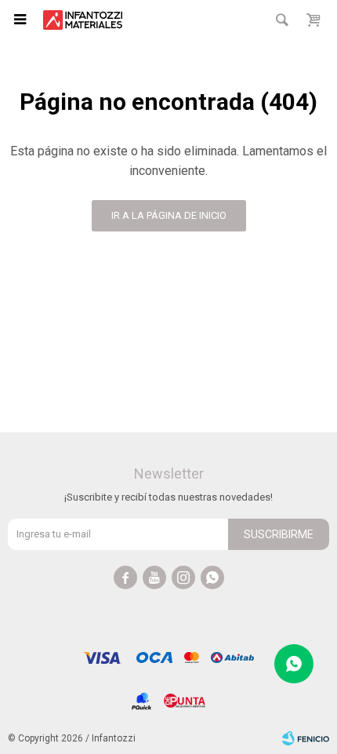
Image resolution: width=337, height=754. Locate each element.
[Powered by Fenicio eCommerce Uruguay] (305, 738)
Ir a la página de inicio (168, 215)
